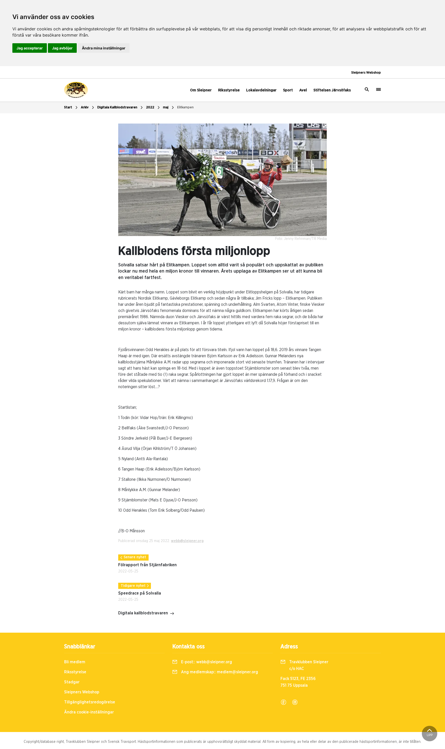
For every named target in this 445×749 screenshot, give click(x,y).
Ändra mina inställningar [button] (103, 48)
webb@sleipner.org (187, 541)
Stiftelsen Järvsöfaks (332, 90)
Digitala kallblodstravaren (143, 613)
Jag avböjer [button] (62, 48)
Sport (288, 90)
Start (68, 107)
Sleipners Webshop (366, 72)
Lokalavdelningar (261, 90)
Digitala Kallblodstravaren (117, 107)
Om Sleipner (201, 90)
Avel (303, 90)
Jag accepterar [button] (29, 48)
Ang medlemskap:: (219, 672)
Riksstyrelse (229, 90)
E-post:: (206, 662)
